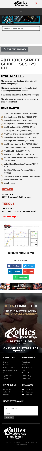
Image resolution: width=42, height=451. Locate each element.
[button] (21, 10)
